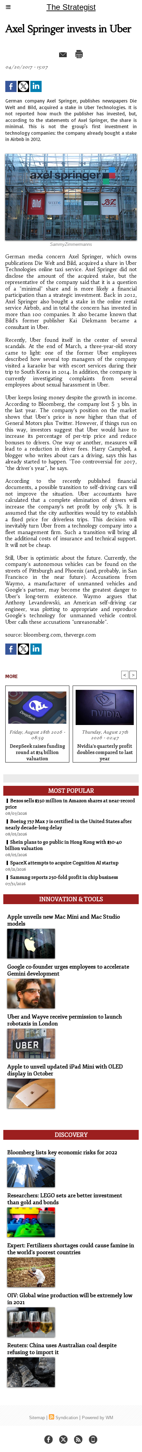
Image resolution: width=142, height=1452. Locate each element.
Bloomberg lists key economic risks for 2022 (62, 1152)
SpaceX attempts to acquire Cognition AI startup (64, 863)
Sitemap (37, 1417)
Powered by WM (97, 1417)
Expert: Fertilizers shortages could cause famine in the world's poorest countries (70, 1249)
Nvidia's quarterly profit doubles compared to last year (105, 751)
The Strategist (71, 7)
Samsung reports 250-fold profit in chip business (64, 877)
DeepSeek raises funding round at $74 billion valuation (37, 751)
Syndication (66, 1417)
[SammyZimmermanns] (71, 156)
